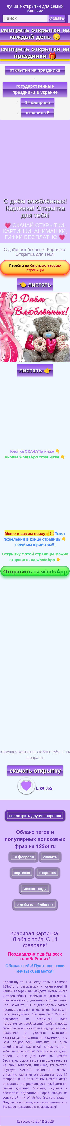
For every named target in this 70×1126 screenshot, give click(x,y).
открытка (47, 872)
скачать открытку (35, 770)
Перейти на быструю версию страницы (35, 267)
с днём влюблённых (35, 904)
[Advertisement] (35, 158)
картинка (22, 872)
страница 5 (37, 112)
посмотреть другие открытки (35, 815)
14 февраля (37, 102)
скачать (50, 856)
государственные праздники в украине (35, 89)
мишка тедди (35, 888)
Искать (57, 18)
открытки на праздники (35, 70)
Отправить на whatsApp (35, 571)
